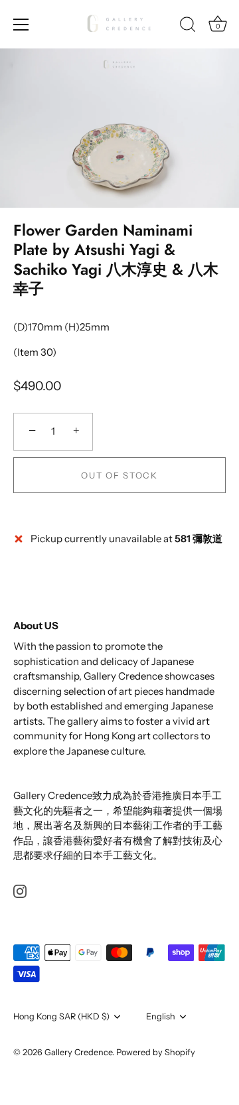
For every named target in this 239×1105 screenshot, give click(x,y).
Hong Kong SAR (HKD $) (61, 1016)
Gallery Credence (78, 1052)
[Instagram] (20, 890)
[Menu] (21, 24)
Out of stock (119, 475)
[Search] (187, 26)
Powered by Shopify (155, 1052)
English (160, 1016)
